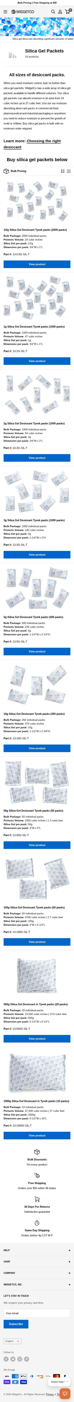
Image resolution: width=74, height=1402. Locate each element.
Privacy (50, 1394)
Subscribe (16, 1324)
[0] (67, 12)
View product (37, 264)
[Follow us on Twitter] (12, 1359)
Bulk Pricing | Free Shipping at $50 (37, 2)
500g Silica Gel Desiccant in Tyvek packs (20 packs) (36, 1004)
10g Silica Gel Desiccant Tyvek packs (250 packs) (34, 713)
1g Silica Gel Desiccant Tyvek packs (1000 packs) (34, 326)
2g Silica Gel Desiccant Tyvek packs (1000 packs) (34, 423)
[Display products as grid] (68, 171)
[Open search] (53, 12)
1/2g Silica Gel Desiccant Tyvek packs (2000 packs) (35, 229)
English (9, 1341)
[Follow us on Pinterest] (26, 1359)
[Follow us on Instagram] (19, 1359)
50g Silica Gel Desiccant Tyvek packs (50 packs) (33, 810)
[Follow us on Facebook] (6, 1359)
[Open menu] (5, 11)
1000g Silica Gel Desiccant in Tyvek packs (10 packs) (36, 1101)
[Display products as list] (62, 171)
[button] (65, 1393)
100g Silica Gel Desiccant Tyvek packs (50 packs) (34, 907)
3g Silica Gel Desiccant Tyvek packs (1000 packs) (34, 520)
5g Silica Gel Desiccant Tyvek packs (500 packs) (33, 617)
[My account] (60, 12)
